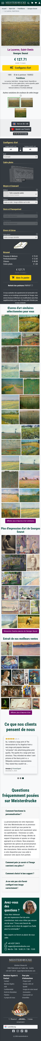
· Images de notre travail (29, 989)
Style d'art (12, 9)
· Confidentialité (8, 989)
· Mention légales (8, 984)
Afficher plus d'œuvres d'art (21, 712)
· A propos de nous (9, 998)
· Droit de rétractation (10, 992)
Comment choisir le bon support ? (20, 873)
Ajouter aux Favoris (22, 129)
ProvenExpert (17, 769)
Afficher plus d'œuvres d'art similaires (20, 521)
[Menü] (2, 3)
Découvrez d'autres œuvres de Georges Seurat (20, 631)
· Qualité (24, 987)
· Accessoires (26, 992)
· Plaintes (6, 995)
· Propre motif (26, 981)
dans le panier (21, 277)
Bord (4, 154)
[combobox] (20, 157)
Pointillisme (21, 9)
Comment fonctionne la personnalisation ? (15, 812)
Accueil (4, 9)
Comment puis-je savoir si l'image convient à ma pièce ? (20, 864)
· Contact (6, 981)
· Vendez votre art (27, 984)
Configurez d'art (22, 67)
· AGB (5, 987)
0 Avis (25, 134)
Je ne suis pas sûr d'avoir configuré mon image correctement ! (16, 884)
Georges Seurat (32, 9)
